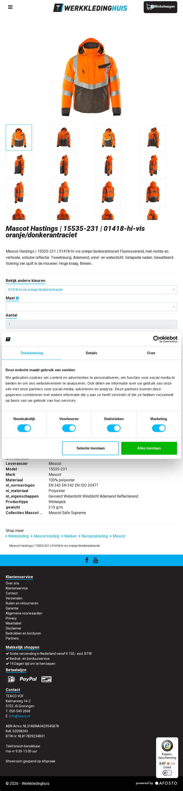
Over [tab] (151, 353)
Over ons (12, 583)
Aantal (11, 315)
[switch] (69, 428)
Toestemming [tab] (31, 353)
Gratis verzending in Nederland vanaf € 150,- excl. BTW (51, 654)
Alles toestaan (149, 448)
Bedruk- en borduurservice (30, 659)
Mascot (118, 536)
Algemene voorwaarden (24, 613)
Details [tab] (91, 353)
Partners (12, 638)
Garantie (12, 608)
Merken (70, 536)
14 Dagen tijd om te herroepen (32, 664)
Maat (11, 298)
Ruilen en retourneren (22, 603)
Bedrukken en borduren (23, 633)
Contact (12, 593)
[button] (91, 306)
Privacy (11, 618)
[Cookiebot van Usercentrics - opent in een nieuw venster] (157, 339)
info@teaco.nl (19, 716)
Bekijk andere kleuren (25, 280)
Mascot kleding (46, 536)
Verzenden (14, 598)
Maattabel (13, 623)
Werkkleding (18, 536)
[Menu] (175, 740)
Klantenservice (17, 588)
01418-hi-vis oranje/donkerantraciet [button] (35, 289)
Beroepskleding (94, 536)
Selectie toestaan (90, 448)
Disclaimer (13, 628)
